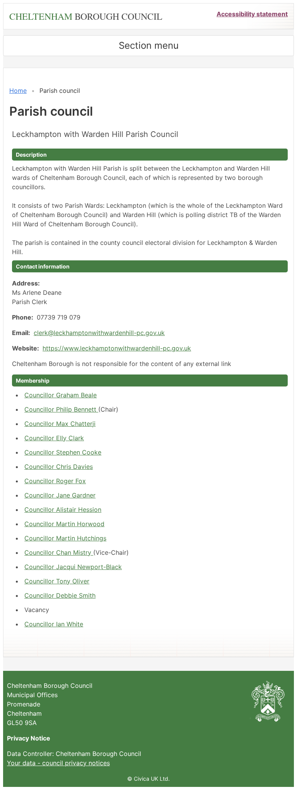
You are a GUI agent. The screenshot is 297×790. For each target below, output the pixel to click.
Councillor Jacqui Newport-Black (73, 567)
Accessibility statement (252, 14)
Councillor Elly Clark (54, 438)
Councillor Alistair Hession (62, 509)
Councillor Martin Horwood (64, 524)
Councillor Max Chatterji (60, 423)
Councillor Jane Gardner (60, 495)
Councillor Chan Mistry (58, 552)
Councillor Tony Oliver (56, 581)
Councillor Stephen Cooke (62, 452)
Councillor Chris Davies (58, 466)
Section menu (149, 45)
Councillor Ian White (53, 624)
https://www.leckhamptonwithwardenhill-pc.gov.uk (117, 348)
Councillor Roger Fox (55, 481)
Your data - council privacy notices (58, 763)
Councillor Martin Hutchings (65, 538)
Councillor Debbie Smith (60, 595)
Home (18, 90)
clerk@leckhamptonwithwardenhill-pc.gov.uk (99, 333)
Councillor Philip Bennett (61, 409)
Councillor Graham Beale (60, 395)
